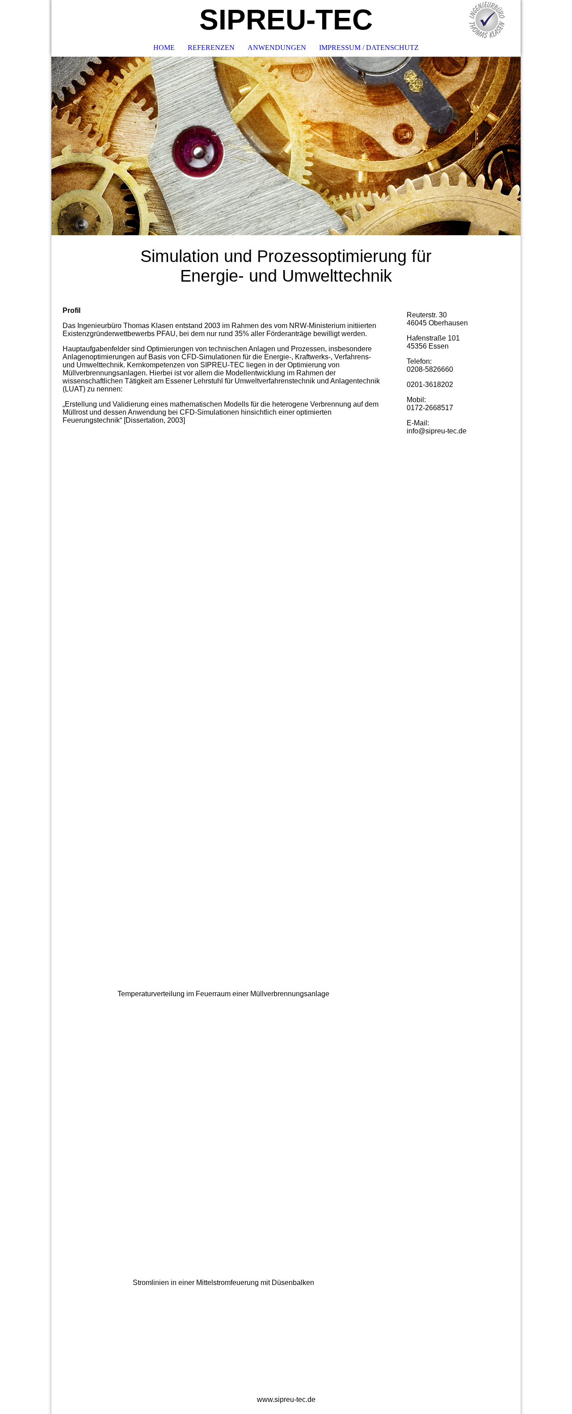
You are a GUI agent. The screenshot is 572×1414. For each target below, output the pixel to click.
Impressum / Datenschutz (369, 47)
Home (164, 47)
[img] (487, 20)
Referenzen (211, 47)
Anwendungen (277, 47)
